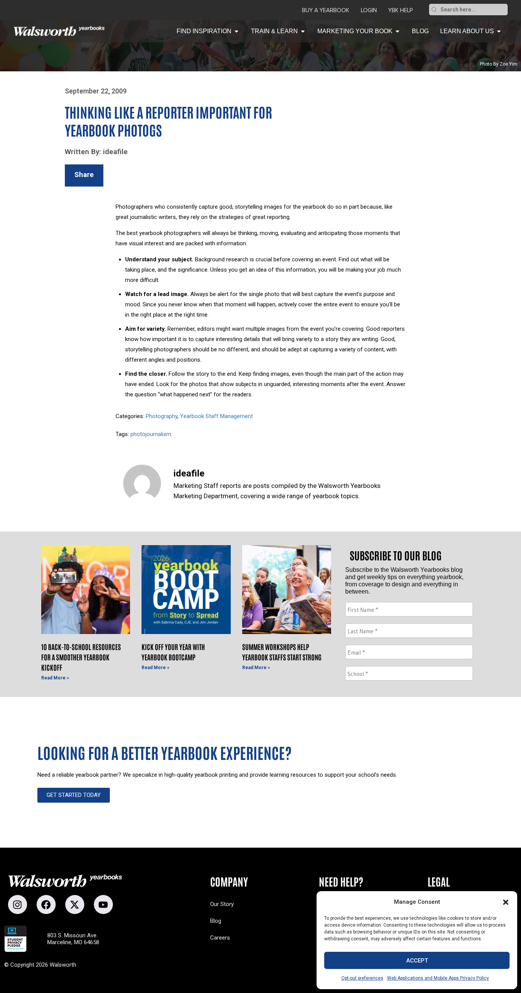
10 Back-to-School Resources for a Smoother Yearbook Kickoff (81, 657)
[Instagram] (17, 904)
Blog (215, 920)
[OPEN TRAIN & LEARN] (303, 31)
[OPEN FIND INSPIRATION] (236, 31)
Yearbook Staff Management (216, 416)
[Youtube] (103, 904)
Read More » (55, 678)
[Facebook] (46, 904)
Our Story (222, 904)
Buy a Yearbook (325, 10)
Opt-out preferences (362, 978)
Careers (220, 937)
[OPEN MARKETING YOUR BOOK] (397, 31)
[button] (506, 902)
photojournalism (150, 434)
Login (369, 10)
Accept (417, 960)
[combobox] (473, 9)
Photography (161, 416)
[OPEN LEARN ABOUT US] (499, 31)
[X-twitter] (74, 904)
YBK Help (400, 10)
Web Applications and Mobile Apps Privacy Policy (438, 978)
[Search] (434, 9)
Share (84, 174)
